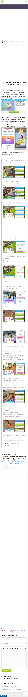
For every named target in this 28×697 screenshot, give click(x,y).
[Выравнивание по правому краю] (18, 648)
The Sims (8, 630)
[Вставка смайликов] (20, 648)
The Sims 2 (16, 630)
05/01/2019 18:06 (5, 44)
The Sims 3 (24, 630)
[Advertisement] (14, 25)
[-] (24, 472)
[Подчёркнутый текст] (7, 648)
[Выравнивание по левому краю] (12, 648)
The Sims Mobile (16, 6)
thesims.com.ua (15, 686)
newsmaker (5, 475)
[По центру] (15, 648)
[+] (21, 472)
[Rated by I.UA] (17, 696)
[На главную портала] (2, 2)
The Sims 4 (15, 631)
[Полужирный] (3, 648)
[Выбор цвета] (23, 648)
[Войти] (6, 2)
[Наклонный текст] (5, 648)
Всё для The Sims (5, 6)
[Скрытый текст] (25, 648)
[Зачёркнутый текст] (10, 648)
